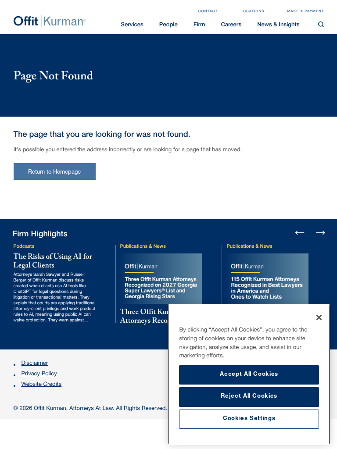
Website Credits (42, 385)
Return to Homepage (54, 172)
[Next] (320, 232)
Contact (208, 12)
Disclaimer (35, 364)
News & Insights (278, 25)
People (168, 25)
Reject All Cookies (249, 396)
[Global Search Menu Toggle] (321, 24)
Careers (231, 25)
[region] (249, 374)
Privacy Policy (39, 374)
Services (132, 25)
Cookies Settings (249, 419)
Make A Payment (305, 12)
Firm (199, 25)
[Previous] (300, 233)
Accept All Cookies (249, 375)
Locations (252, 12)
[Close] (319, 317)
